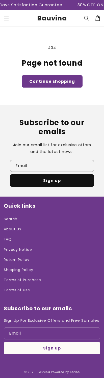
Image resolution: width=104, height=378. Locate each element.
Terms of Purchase (22, 279)
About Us (12, 229)
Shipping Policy (18, 269)
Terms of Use (17, 289)
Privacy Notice (18, 249)
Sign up (52, 180)
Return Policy (17, 259)
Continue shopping (52, 81)
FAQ (8, 239)
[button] (6, 18)
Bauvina (44, 372)
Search (10, 219)
